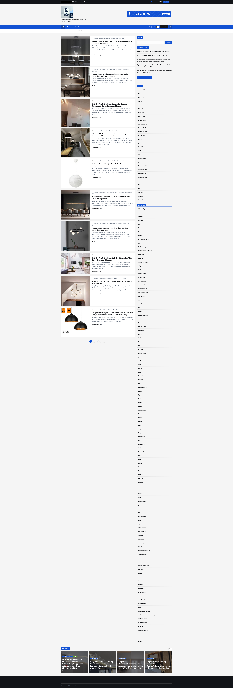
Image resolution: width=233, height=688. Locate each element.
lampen (103, 69)
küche (140, 417)
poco (139, 508)
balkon (140, 231)
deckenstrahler (142, 288)
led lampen (141, 444)
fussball (140, 349)
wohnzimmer (142, 634)
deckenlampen (142, 277)
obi (139, 489)
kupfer (140, 425)
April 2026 (141, 105)
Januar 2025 (141, 162)
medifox (140, 474)
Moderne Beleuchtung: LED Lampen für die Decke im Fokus (153, 51)
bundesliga (141, 258)
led (105, 69)
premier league (142, 516)
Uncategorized (142, 592)
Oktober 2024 (142, 173)
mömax (140, 486)
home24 (140, 376)
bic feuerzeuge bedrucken (145, 250)
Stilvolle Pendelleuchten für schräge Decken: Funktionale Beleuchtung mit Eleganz (109, 105)
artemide (140, 220)
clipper (140, 266)
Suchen (140, 37)
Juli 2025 (140, 139)
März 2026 (141, 109)
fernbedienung (142, 326)
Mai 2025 (141, 146)
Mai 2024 (141, 192)
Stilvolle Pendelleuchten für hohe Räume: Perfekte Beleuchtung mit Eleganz (112, 259)
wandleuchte (141, 599)
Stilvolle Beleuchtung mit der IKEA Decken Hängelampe (109, 165)
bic (139, 243)
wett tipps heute (143, 630)
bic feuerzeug (142, 247)
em (139, 307)
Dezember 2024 (142, 165)
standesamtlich (142, 554)
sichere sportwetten (143, 543)
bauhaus (140, 235)
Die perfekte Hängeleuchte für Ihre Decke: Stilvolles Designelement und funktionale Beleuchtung (112, 314)
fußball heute (142, 353)
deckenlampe (101, 160)
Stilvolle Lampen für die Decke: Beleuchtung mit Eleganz (153, 55)
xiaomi (140, 637)
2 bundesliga (141, 209)
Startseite (63, 30)
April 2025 (141, 150)
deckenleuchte (142, 281)
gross (139, 364)
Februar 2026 (142, 112)
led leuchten (101, 38)
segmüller (141, 539)
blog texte (141, 254)
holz (139, 372)
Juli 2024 (140, 184)
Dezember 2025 (142, 120)
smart (140, 546)
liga (139, 470)
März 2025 (141, 154)
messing (140, 478)
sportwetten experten (144, 550)
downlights (141, 296)
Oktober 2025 (142, 128)
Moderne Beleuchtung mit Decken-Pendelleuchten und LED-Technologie (112, 42)
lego (139, 459)
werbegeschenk (142, 618)
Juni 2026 (141, 97)
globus (140, 357)
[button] (169, 649)
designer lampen (143, 292)
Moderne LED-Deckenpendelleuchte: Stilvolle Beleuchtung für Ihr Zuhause (110, 75)
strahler (140, 569)
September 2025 (142, 131)
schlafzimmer (142, 531)
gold (139, 360)
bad (139, 224)
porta (139, 512)
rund (139, 520)
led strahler (141, 452)
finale (139, 334)
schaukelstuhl (142, 527)
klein (139, 414)
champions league (143, 262)
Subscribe (164, 27)
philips (140, 505)
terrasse (140, 573)
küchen (140, 421)
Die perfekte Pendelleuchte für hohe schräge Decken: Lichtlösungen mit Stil (109, 135)
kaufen (140, 402)
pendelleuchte (107, 38)
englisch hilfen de (143, 315)
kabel (139, 398)
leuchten (114, 69)
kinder (140, 406)
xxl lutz (140, 641)
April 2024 (141, 196)
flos (139, 341)
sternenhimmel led (143, 565)
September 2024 (142, 177)
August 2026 (141, 90)
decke (100, 69)
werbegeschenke (142, 622)
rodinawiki (96, 38)
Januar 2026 (141, 116)
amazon (140, 216)
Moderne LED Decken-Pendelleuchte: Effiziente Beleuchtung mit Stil (110, 229)
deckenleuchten (142, 285)
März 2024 (141, 200)
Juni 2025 (141, 143)
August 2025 (141, 135)
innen (139, 391)
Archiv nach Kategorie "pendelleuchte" (75, 30)
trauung (140, 584)
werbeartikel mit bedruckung (146, 615)
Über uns (69, 27)
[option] (74, 662)
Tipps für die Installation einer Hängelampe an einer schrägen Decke (112, 282)
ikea (105, 160)
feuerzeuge (141, 330)
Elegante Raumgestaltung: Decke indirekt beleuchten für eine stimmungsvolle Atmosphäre (158, 664)
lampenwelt (141, 436)
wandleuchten (142, 603)
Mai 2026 (141, 101)
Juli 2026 (140, 93)
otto (139, 497)
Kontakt (77, 27)
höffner (140, 368)
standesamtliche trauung (145, 558)
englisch (140, 311)
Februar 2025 (142, 158)
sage (139, 524)
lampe (140, 429)
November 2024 (142, 169)
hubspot (140, 379)
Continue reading (96, 55)
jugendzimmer (142, 395)
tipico (139, 577)
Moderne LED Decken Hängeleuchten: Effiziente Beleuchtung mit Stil (111, 198)
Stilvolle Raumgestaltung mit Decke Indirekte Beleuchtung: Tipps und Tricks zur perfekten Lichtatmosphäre (129, 663)
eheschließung (142, 303)
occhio (140, 493)
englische (141, 319)
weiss (139, 607)
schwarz (140, 535)
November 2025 (142, 124)
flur (139, 345)
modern (140, 482)
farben (140, 322)
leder (113, 192)
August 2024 (141, 181)
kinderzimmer (142, 410)
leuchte (108, 160)
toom (139, 580)
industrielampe (142, 387)
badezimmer (141, 228)
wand (139, 596)
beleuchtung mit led (144, 239)
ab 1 (139, 212)
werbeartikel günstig (144, 611)
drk (139, 300)
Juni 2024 (141, 188)
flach (139, 338)
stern (139, 562)
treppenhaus (141, 588)
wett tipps (141, 626)
